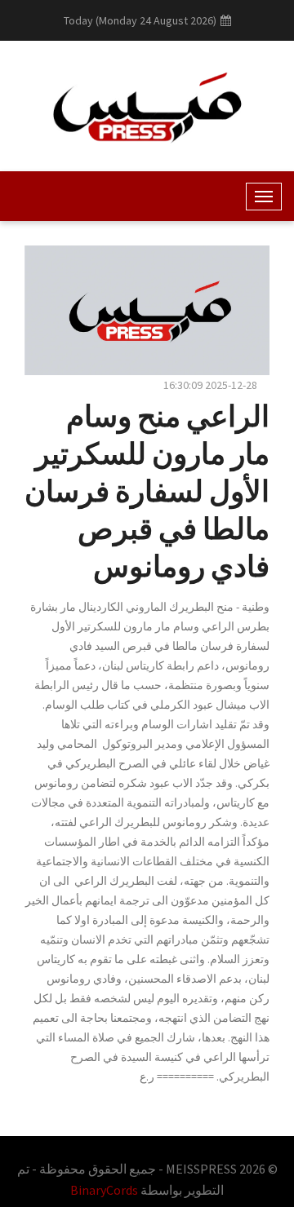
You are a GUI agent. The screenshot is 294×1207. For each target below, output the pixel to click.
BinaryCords (104, 1190)
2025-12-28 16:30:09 (210, 385)
